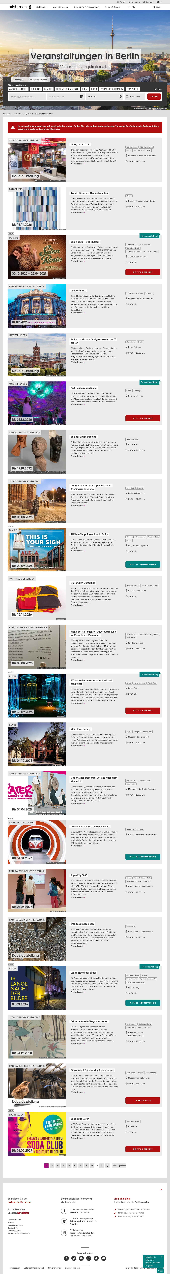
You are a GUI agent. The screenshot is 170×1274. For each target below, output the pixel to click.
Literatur (140, 488)
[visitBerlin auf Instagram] (88, 1258)
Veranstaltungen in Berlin (85, 56)
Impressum (15, 1268)
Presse (11, 1222)
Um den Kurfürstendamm (136, 251)
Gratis (129, 150)
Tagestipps (19, 79)
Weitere (158, 89)
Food (157, 537)
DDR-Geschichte (146, 147)
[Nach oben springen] (161, 1190)
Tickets (73, 1224)
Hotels (89, 1221)
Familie (13, 530)
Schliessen (162, 1257)
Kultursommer (139, 683)
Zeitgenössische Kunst (142, 732)
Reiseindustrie (14, 1231)
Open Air (143, 979)
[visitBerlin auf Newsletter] (103, 1258)
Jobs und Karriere (15, 1225)
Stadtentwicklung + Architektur (138, 881)
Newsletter (23, 1213)
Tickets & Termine (143, 272)
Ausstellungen (18, 335)
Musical (13, 237)
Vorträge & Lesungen (21, 578)
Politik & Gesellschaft (142, 150)
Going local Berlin (133, 248)
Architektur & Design (21, 822)
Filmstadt (130, 488)
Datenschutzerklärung (34, 1268)
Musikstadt (131, 638)
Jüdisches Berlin (145, 1024)
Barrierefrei (131, 244)
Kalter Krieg (131, 784)
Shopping (130, 537)
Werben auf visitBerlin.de (19, 1233)
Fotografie (15, 189)
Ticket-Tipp (152, 683)
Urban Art (152, 979)
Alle (7, 79)
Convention (13, 1228)
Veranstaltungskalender (85, 67)
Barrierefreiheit (54, 1268)
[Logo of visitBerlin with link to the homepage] (20, 6)
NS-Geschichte (132, 439)
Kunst (12, 676)
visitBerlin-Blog (122, 1198)
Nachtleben (16, 1114)
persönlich (75, 1212)
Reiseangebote (77, 1221)
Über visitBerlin (14, 1220)
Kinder (129, 391)
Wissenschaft (150, 1073)
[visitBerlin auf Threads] (73, 1258)
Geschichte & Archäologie (24, 140)
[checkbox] (18, 89)
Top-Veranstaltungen (38, 79)
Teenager (149, 293)
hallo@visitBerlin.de (19, 1202)
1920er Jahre (131, 1024)
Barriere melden (72, 1268)
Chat (160, 1271)
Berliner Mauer (132, 147)
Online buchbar (134, 96)
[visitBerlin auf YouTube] (81, 1258)
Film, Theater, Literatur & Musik (28, 627)
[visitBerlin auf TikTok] (96, 1258)
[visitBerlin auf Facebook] (66, 1258)
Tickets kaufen (143, 1100)
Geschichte (131, 342)
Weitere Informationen (143, 564)
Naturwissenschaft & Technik (27, 286)
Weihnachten (153, 251)
